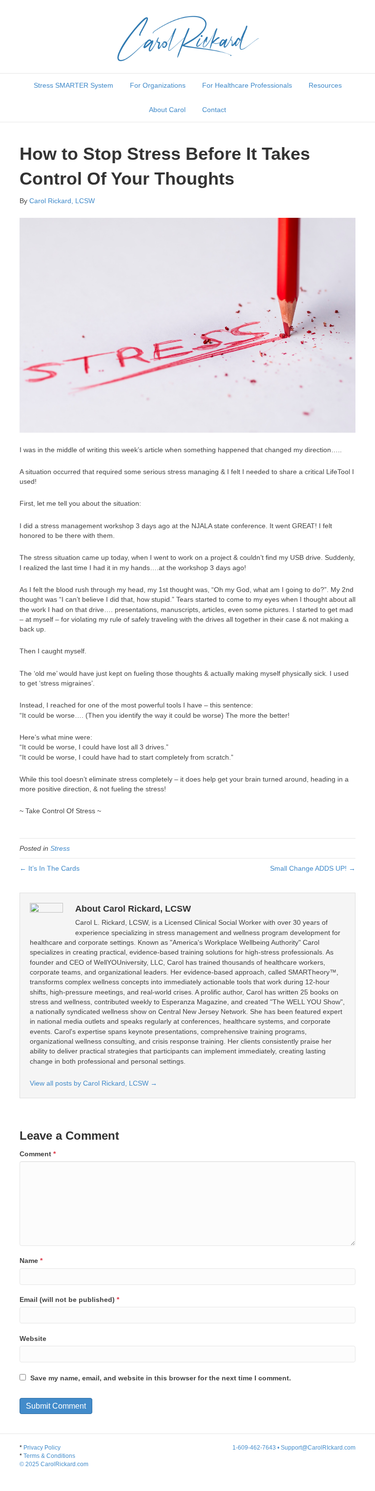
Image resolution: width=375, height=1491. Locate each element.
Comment (38, 1154)
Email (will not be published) (69, 1299)
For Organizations (158, 85)
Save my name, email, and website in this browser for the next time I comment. (160, 1378)
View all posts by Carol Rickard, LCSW (93, 1083)
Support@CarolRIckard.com (318, 1447)
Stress (60, 848)
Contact (214, 110)
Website (33, 1338)
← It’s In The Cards (50, 868)
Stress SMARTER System (73, 85)
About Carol (167, 110)
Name (31, 1260)
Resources (325, 85)
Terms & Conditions (54, 1460)
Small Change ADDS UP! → (312, 868)
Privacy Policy (42, 1447)
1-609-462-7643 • (256, 1447)
